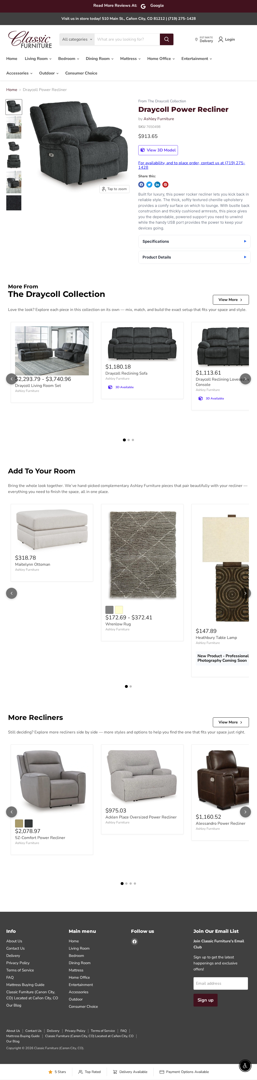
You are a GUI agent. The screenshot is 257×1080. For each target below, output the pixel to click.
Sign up (206, 1000)
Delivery (13, 955)
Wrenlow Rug (118, 624)
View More (228, 299)
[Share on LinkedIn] (157, 185)
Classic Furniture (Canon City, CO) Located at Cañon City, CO (89, 1036)
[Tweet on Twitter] (149, 185)
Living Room (37, 58)
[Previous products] (11, 378)
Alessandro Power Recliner (220, 823)
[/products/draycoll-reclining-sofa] (142, 344)
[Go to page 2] (128, 440)
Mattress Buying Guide (25, 984)
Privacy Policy (18, 962)
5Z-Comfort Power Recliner (40, 838)
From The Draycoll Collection (162, 101)
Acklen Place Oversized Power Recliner (141, 817)
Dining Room (98, 58)
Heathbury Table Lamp (216, 637)
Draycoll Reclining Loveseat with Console (225, 382)
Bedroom (67, 58)
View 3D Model (161, 150)
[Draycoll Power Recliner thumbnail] (14, 107)
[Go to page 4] (135, 883)
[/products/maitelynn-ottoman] (52, 531)
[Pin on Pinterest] (165, 185)
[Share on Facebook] (141, 185)
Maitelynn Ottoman (32, 564)
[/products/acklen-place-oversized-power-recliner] (142, 778)
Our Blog (13, 1005)
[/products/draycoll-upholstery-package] (52, 350)
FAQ (10, 977)
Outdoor (47, 73)
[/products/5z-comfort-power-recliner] (52, 782)
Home (11, 58)
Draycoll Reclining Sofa (126, 373)
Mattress (129, 58)
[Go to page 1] (124, 439)
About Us (14, 941)
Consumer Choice (81, 73)
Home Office (159, 58)
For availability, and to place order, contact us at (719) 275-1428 (191, 165)
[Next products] (245, 378)
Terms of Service (20, 970)
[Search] (166, 39)
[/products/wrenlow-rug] (142, 555)
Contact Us (15, 948)
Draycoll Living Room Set (38, 385)
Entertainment (195, 58)
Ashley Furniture (159, 119)
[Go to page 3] (133, 440)
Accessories (18, 73)
